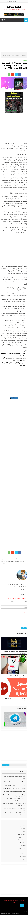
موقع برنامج (14, 7)
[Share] (12, 586)
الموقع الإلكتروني (24, 607)
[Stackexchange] (23, 588)
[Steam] (19, 588)
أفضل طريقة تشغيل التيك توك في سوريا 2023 (17, 675)
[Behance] (23, 584)
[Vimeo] (12, 588)
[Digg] (18, 584)
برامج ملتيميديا (22, 851)
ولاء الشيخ (24, 71)
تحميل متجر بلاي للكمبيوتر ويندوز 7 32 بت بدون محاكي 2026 (14, 777)
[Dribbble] (16, 584)
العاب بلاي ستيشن (21, 834)
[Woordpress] (25, 589)
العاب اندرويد (22, 826)
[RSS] (14, 586)
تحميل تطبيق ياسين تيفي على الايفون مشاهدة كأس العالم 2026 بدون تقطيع (14, 804)
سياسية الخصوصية (4, 913)
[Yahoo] (23, 589)
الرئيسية (24, 53)
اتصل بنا (9, 913)
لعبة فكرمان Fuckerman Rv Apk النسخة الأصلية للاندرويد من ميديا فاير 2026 (15, 799)
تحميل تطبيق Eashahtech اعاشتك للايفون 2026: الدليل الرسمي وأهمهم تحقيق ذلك (14, 795)
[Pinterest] (18, 586)
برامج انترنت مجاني (21, 839)
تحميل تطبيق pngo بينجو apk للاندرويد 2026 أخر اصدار (14, 791)
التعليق (25, 612)
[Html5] (25, 586)
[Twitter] (14, 588)
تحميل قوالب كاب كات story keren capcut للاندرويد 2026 (14, 782)
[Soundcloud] (9, 586)
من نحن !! (13, 913)
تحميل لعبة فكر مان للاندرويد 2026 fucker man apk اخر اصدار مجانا (13, 814)
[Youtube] (21, 589)
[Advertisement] (14, 37)
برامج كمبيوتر (22, 848)
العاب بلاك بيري (22, 831)
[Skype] (10, 586)
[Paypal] (19, 586)
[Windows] (9, 588)
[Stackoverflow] (21, 588)
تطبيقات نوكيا (22, 856)
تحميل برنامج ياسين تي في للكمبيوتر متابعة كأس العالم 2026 (14, 809)
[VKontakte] (10, 588)
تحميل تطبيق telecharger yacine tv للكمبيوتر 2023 (16, 698)
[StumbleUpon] (18, 588)
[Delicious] (21, 584)
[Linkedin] (21, 586)
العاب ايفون (22, 828)
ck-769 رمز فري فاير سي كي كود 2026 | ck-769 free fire (14, 788)
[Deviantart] (19, 584)
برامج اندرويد (20, 53)
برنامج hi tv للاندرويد (19, 196)
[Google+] (9, 584)
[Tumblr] (16, 588)
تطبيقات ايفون (22, 853)
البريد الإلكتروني (11, 601)
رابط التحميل (13, 398)
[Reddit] (16, 586)
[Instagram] (23, 586)
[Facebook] (14, 584)
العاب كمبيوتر (22, 837)
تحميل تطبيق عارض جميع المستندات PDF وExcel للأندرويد (14, 785)
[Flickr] (12, 584)
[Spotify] (25, 588)
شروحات (23, 859)
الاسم (26, 601)
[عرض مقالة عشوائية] (2, 20)
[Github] (10, 584)
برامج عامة (23, 845)
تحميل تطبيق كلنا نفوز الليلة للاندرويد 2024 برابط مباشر (15, 651)
